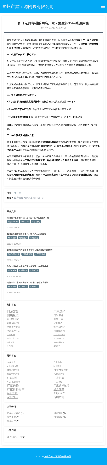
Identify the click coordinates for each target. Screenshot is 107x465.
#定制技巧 (23, 286)
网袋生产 (13, 315)
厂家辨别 (59, 381)
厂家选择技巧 (61, 385)
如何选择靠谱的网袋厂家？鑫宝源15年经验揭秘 (27, 266)
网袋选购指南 (59, 338)
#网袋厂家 (25, 221)
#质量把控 (34, 238)
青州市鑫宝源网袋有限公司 (57, 456)
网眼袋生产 (13, 319)
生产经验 (18, 197)
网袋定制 (13, 311)
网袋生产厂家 (13, 330)
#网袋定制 (36, 221)
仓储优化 (11, 362)
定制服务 (59, 315)
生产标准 (11, 334)
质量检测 (10, 342)
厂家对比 (12, 378)
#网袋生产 (23, 238)
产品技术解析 (13, 413)
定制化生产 (59, 393)
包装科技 (11, 420)
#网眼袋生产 (13, 221)
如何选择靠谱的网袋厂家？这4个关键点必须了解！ (29, 217)
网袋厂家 (39, 197)
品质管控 (12, 393)
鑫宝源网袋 (59, 326)
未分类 (17, 193)
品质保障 (59, 389)
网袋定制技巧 (59, 334)
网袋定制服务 (59, 342)
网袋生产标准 (13, 326)
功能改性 (57, 366)
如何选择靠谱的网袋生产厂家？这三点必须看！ (27, 234)
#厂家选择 (12, 238)
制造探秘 (58, 417)
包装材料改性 (61, 370)
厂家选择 (59, 311)
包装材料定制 (13, 370)
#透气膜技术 (40, 254)
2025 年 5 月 (13, 437)
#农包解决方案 (13, 254)
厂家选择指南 (16, 389)
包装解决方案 (59, 374)
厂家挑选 (59, 378)
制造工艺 (11, 417)
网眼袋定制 (29, 197)
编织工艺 (57, 346)
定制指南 (59, 397)
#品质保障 (12, 270)
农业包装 (58, 362)
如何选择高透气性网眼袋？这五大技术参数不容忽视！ (30, 250)
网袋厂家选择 (13, 338)
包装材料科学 (13, 373)
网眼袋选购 (59, 330)
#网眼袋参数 (27, 254)
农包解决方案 (12, 366)
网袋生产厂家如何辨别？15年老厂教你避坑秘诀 (27, 282)
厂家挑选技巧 (13, 381)
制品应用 (58, 413)
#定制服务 (23, 270)
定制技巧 (58, 322)
